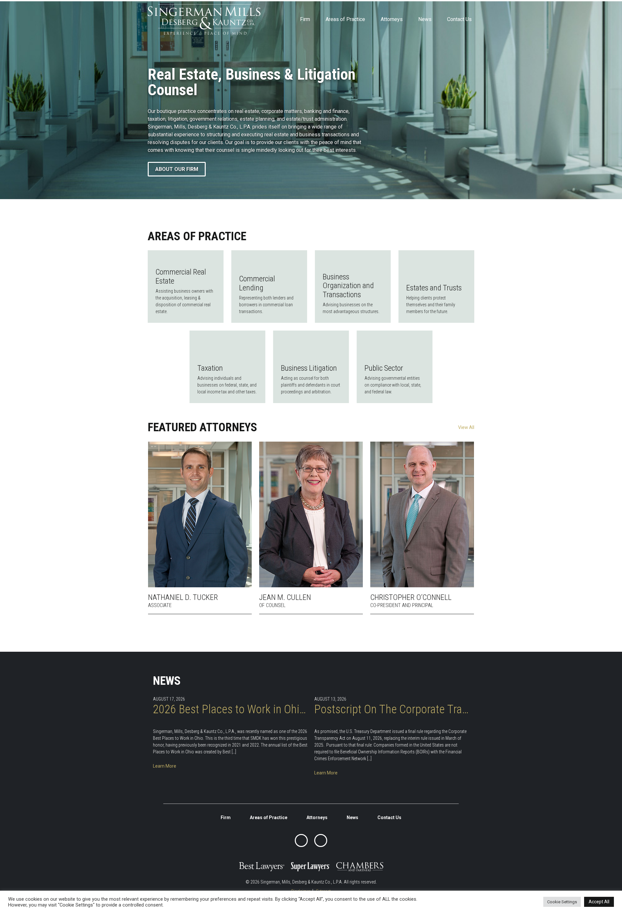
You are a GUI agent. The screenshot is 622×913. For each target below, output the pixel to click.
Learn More (164, 766)
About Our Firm (176, 169)
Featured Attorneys (202, 427)
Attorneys (392, 19)
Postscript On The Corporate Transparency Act (391, 709)
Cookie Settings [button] (562, 901)
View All (466, 427)
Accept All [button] (599, 901)
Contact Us (459, 19)
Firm (305, 19)
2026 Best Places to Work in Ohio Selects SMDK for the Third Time (230, 709)
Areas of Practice (345, 19)
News (425, 19)
